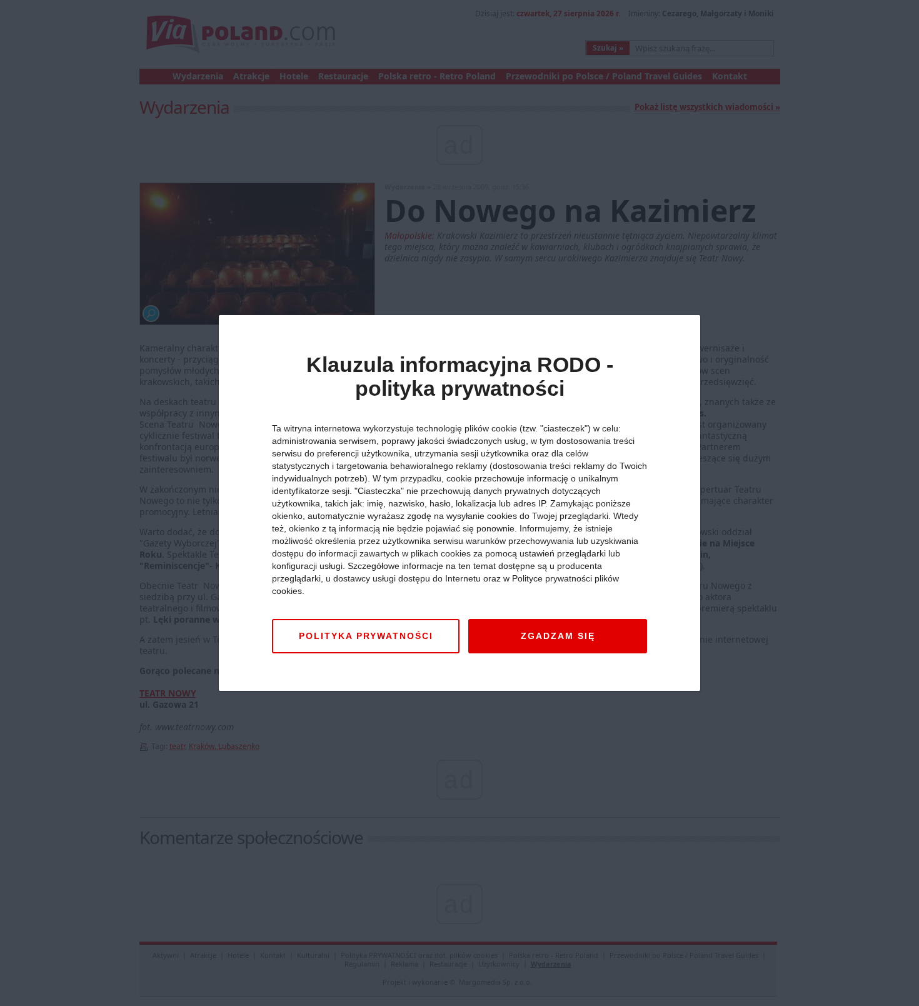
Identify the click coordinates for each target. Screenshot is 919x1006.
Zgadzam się (558, 636)
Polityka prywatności (366, 636)
